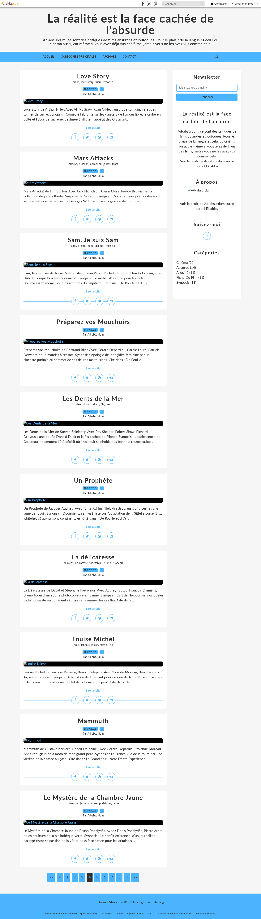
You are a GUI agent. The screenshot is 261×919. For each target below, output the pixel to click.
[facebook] (142, 4)
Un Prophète (93, 481)
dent (79, 404)
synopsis (108, 82)
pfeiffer (82, 246)
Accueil (48, 56)
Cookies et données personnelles (174, 913)
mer (108, 404)
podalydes (105, 803)
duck (96, 404)
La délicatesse (93, 557)
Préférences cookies (205, 913)
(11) (185, 273)
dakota (99, 246)
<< (51, 877)
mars (115, 164)
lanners (85, 645)
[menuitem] (48, 57)
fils (102, 404)
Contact (129, 56)
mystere (92, 803)
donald (87, 404)
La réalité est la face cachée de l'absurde (130, 24)
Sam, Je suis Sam (93, 240)
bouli (76, 645)
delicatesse (81, 563)
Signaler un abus (135, 913)
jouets (106, 164)
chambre (73, 803)
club (73, 246)
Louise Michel (93, 639)
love (83, 82)
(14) (186, 268)
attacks (73, 164)
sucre (98, 82)
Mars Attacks (93, 158)
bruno (107, 563)
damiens (68, 563)
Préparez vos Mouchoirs (93, 322)
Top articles (106, 913)
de (111, 645)
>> (135, 877)
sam (90, 246)
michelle (110, 246)
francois (118, 563)
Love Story (93, 76)
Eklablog (158, 902)
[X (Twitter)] (149, 4)
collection (96, 164)
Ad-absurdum (214, 161)
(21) (185, 263)
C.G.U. (151, 913)
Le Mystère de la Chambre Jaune (93, 798)
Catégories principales (78, 56)
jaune (83, 803)
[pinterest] (155, 4)
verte (116, 803)
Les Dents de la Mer (93, 399)
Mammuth (93, 721)
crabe (76, 82)
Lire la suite (93, 127)
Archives (109, 56)
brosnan (83, 164)
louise (94, 645)
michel (103, 645)
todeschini (95, 563)
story (90, 82)
